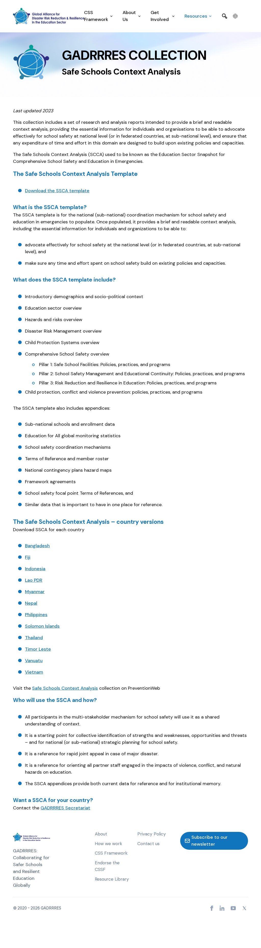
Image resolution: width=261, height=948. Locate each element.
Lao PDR (33, 580)
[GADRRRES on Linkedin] (222, 908)
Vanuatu (34, 661)
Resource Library (112, 879)
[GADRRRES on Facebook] (211, 908)
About (101, 834)
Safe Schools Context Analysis (65, 688)
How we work (108, 843)
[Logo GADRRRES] (48, 16)
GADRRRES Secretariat (65, 808)
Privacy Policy (151, 834)
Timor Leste (38, 649)
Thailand (34, 638)
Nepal (31, 603)
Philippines (36, 615)
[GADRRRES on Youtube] (233, 908)
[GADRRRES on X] (244, 908)
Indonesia (35, 569)
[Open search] (224, 16)
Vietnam (34, 672)
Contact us (148, 843)
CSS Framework (111, 853)
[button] (98, 16)
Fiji (27, 557)
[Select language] (235, 16)
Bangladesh (37, 546)
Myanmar (35, 592)
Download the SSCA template (57, 191)
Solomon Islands (42, 626)
